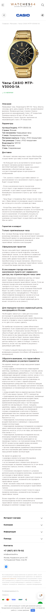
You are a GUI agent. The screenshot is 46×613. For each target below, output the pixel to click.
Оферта (5, 595)
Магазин (13, 23)
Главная (5, 23)
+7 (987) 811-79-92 (14, 551)
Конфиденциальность (10, 591)
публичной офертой (9, 578)
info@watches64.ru (11, 554)
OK (33, 610)
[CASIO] (23, 15)
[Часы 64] (23, 5)
